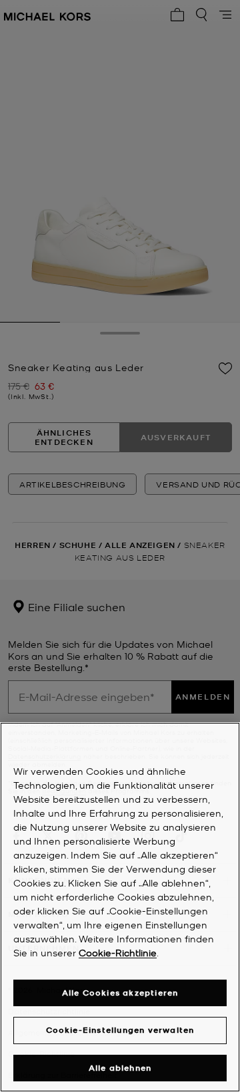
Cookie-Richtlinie (118, 952)
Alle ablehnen (120, 1067)
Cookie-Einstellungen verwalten (120, 1029)
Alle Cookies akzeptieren (120, 992)
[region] (120, 907)
